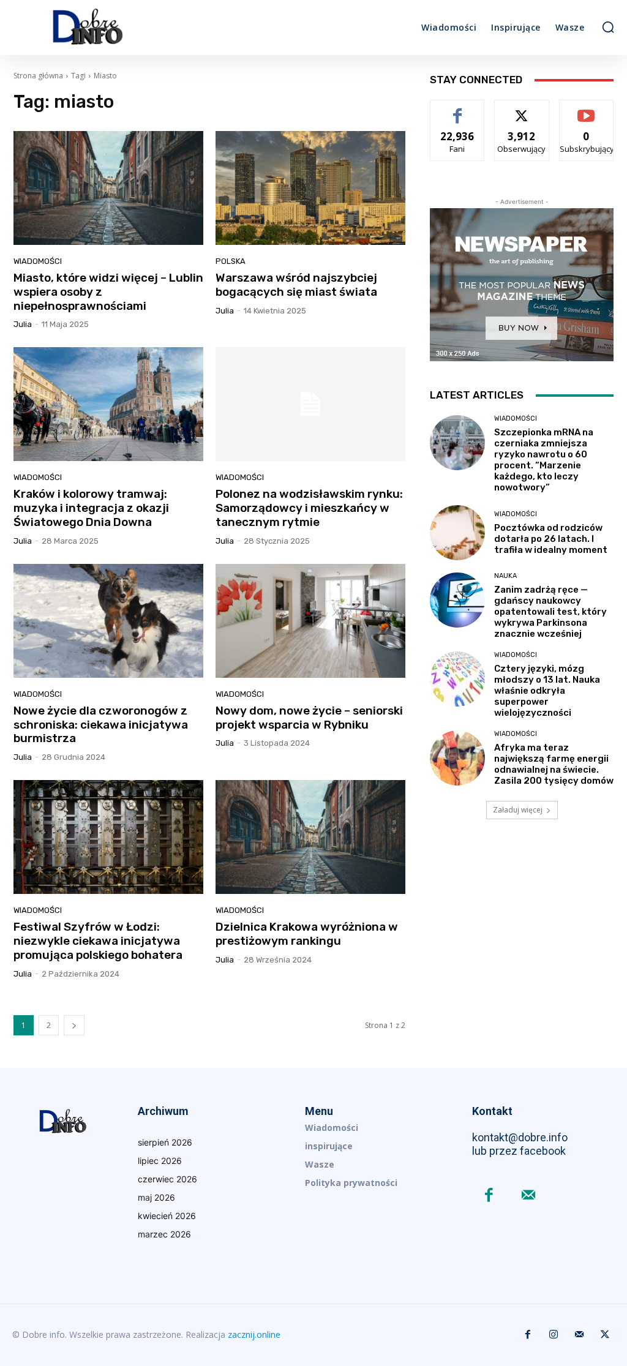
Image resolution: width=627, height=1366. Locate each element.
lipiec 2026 (160, 1160)
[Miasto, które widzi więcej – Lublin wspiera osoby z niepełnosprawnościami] (108, 188)
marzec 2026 (164, 1234)
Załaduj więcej (518, 810)
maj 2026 (156, 1197)
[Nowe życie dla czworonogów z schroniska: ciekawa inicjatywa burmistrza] (108, 621)
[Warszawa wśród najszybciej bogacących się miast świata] (310, 188)
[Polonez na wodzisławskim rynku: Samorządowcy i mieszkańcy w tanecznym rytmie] (310, 404)
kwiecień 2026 (167, 1215)
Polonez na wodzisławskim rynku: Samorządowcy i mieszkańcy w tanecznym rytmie (309, 508)
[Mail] (529, 1196)
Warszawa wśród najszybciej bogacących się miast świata (296, 285)
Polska (231, 261)
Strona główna (38, 75)
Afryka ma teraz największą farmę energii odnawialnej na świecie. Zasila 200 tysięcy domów (554, 764)
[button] (608, 27)
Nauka (505, 575)
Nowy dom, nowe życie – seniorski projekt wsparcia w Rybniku (309, 718)
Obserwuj (522, 109)
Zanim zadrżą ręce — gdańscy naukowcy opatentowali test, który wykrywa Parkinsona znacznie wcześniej (550, 611)
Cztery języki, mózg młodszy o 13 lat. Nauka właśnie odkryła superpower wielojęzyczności (547, 690)
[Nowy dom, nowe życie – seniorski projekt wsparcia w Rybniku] (310, 621)
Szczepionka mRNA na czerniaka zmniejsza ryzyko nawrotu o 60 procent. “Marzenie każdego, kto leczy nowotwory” (543, 460)
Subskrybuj (587, 109)
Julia (22, 324)
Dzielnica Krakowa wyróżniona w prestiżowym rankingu (307, 934)
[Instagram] (553, 1335)
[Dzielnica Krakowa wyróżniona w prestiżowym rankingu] (310, 837)
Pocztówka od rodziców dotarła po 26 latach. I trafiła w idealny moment (550, 538)
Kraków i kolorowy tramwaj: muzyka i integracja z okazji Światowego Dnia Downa (91, 508)
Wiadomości (37, 261)
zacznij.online (254, 1334)
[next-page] (74, 1025)
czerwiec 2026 (167, 1179)
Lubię (457, 109)
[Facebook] (489, 1196)
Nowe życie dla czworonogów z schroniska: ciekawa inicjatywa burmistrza (100, 725)
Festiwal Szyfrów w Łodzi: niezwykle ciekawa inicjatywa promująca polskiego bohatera (97, 941)
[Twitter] (605, 1335)
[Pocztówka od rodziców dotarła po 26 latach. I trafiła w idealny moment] (457, 532)
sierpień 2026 (165, 1142)
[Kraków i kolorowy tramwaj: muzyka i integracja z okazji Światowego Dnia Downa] (108, 404)
